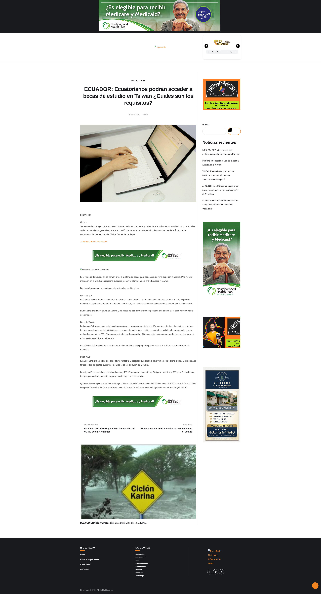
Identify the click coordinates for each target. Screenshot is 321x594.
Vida (137, 561)
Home (82, 555)
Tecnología (139, 576)
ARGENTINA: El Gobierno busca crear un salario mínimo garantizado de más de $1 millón (220, 190)
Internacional (138, 81)
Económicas (140, 567)
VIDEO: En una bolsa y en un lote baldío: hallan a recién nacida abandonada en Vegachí (218, 175)
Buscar (205, 125)
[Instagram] (221, 571)
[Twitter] (215, 571)
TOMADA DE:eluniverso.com (93, 241)
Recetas (138, 570)
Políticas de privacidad (89, 559)
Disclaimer (84, 569)
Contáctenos (85, 564)
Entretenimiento (141, 564)
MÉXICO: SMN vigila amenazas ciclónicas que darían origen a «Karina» (114, 523)
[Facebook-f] (210, 571)
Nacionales (140, 555)
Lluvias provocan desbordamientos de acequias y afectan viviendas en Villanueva (220, 204)
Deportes (139, 573)
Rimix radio (85, 590)
